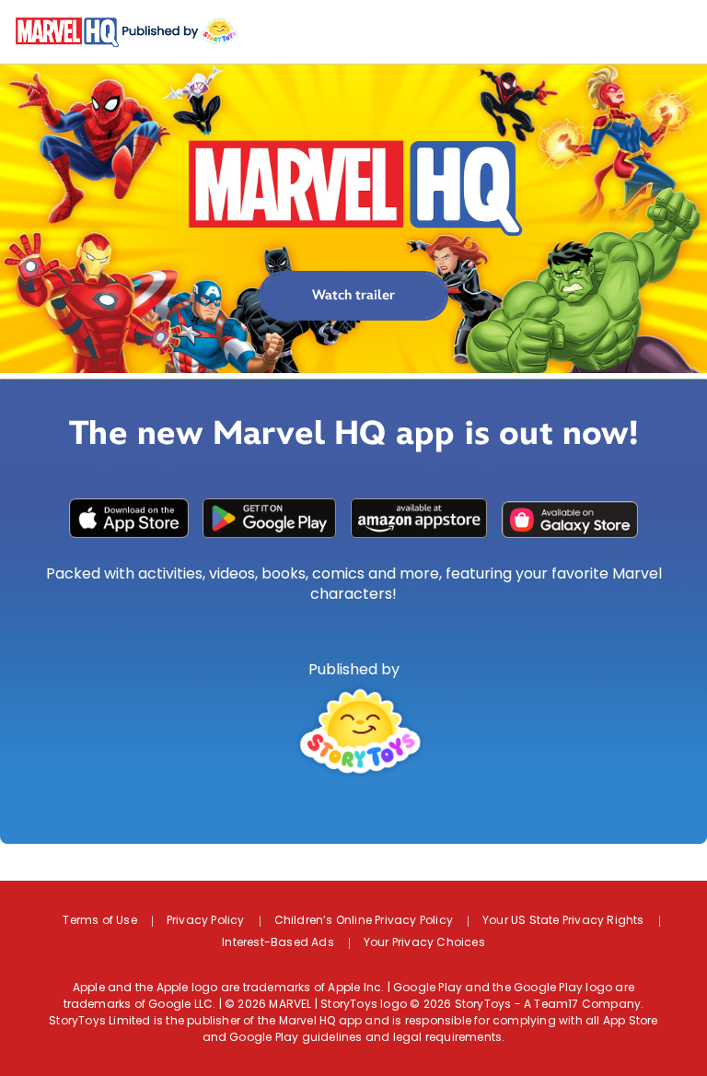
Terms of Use (99, 921)
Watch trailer (353, 295)
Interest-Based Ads (278, 943)
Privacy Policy (206, 921)
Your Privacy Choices (424, 943)
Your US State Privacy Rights (563, 921)
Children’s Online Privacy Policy (363, 921)
